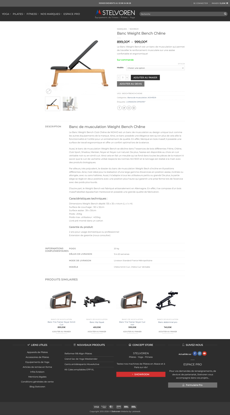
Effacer (181, 64)
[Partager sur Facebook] (119, 108)
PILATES (18, 14)
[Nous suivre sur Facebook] (195, 353)
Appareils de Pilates (37, 352)
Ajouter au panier (145, 77)
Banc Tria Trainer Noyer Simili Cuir (61, 323)
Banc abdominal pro (167, 322)
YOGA (5, 14)
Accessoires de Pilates (37, 357)
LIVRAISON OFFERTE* (135, 102)
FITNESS (32, 14)
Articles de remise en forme (37, 367)
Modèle (120, 68)
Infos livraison (37, 372)
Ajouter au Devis (131, 84)
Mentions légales (37, 377)
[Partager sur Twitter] (124, 108)
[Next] (108, 60)
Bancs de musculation (137, 98)
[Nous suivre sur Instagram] (200, 353)
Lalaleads (136, 411)
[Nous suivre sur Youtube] (204, 353)
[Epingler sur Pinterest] (134, 108)
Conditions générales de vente (37, 381)
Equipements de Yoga (37, 362)
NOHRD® (134, 29)
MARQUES (122, 29)
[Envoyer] (225, 14)
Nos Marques (50, 14)
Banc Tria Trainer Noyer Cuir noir (132, 323)
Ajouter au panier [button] (61, 332)
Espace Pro (71, 14)
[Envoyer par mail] (129, 108)
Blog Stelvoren (37, 386)
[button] (200, 3)
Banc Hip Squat (97, 322)
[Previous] (49, 60)
